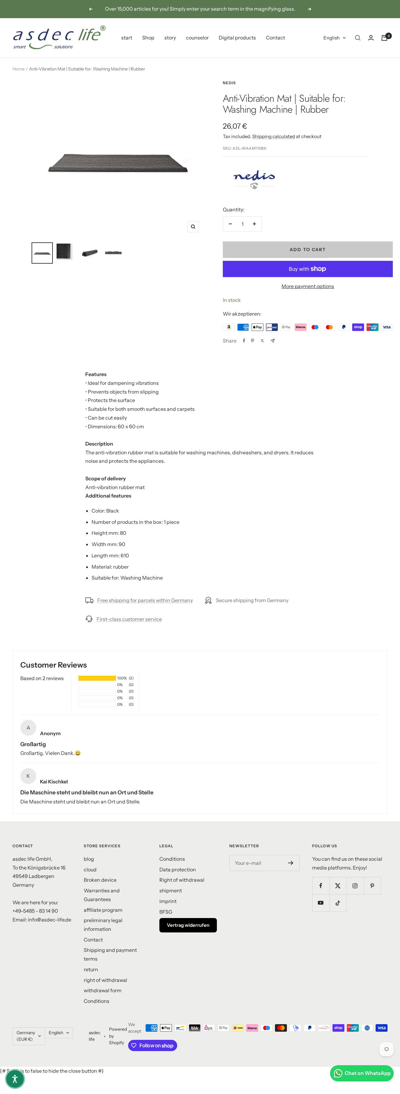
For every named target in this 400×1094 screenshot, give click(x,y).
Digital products (237, 37)
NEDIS (229, 82)
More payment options (308, 286)
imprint (168, 901)
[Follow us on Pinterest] (372, 885)
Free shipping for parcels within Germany (145, 600)
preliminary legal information (103, 924)
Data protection (177, 869)
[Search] (358, 38)
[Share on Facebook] (244, 340)
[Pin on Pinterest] (252, 340)
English (331, 38)
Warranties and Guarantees (102, 894)
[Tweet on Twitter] (262, 340)
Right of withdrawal (181, 880)
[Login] (371, 37)
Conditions (96, 1001)
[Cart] (384, 38)
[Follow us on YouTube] (320, 902)
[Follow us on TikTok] (338, 902)
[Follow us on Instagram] (355, 885)
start (126, 37)
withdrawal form (103, 990)
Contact (275, 37)
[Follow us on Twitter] (338, 885)
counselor (197, 37)
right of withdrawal (105, 980)
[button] (15, 1079)
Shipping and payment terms (110, 954)
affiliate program (103, 910)
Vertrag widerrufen (188, 925)
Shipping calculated (273, 136)
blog (89, 859)
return (91, 969)
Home (18, 69)
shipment (170, 890)
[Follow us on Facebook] (320, 885)
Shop (148, 37)
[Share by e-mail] (273, 341)
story (170, 37)
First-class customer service (129, 619)
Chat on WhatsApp (368, 1073)
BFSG (165, 912)
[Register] (290, 863)
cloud (90, 869)
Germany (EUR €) (26, 1036)
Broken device (100, 880)
